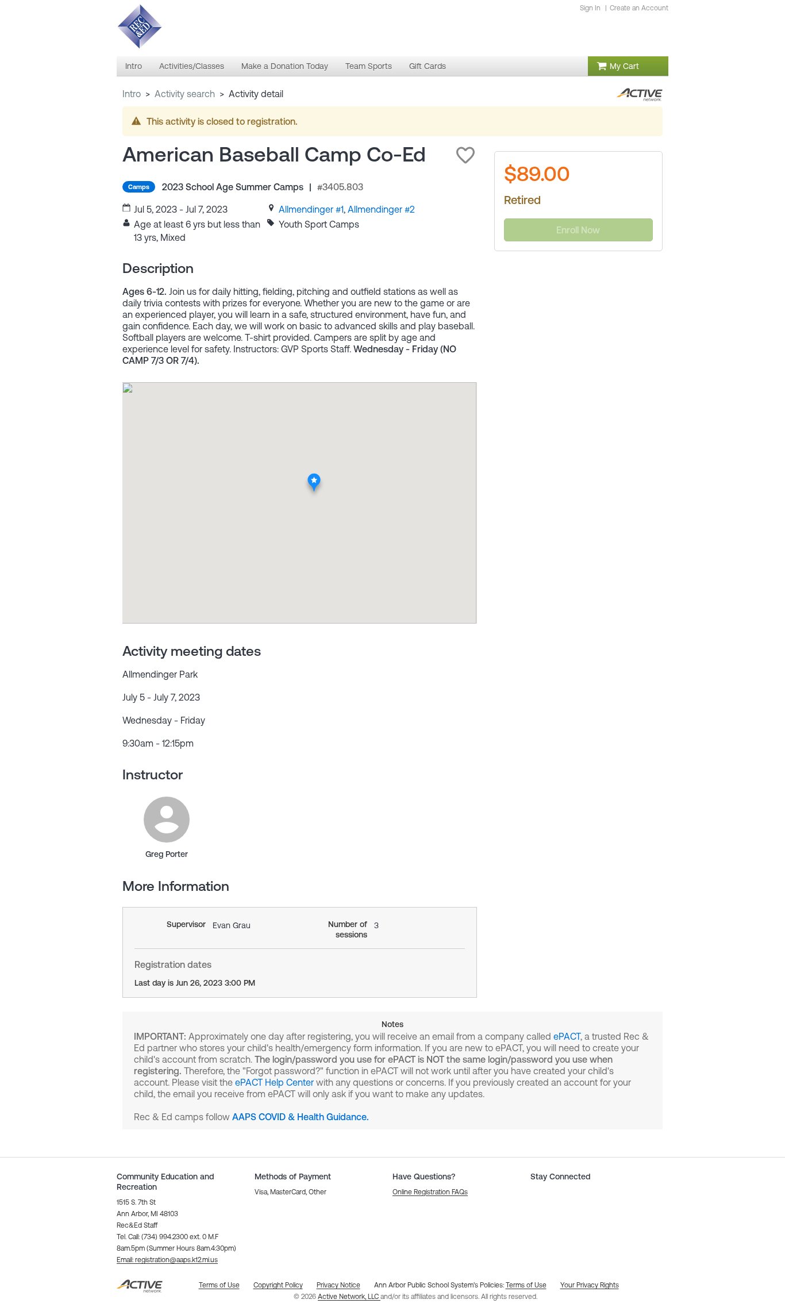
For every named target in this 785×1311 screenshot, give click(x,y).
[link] (311, 209)
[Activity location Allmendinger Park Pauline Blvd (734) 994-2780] (314, 476)
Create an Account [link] (639, 8)
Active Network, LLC (349, 1297)
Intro (131, 94)
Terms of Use (526, 1285)
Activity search (185, 94)
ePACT (566, 1036)
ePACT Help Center (274, 1082)
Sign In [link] (590, 8)
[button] (465, 155)
